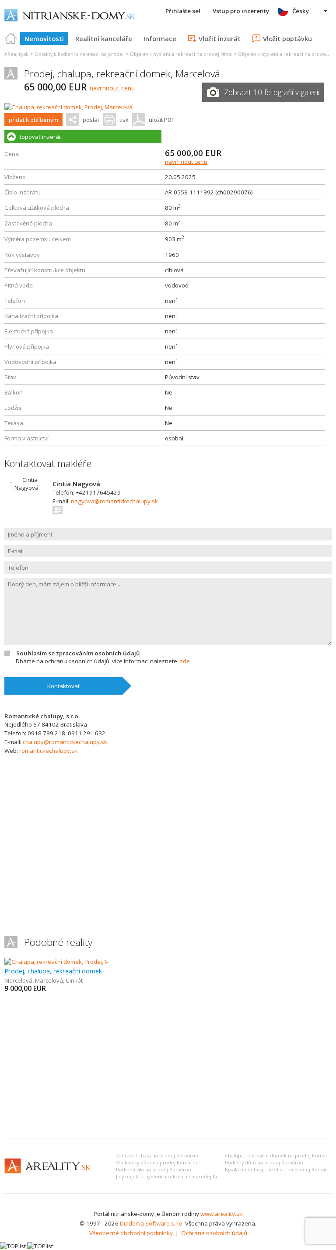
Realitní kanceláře (103, 38)
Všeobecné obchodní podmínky (131, 1233)
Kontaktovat (63, 686)
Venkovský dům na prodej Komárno (157, 1163)
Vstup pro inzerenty (241, 11)
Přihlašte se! (182, 11)
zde (185, 661)
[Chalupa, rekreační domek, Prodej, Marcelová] (68, 107)
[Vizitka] (57, 510)
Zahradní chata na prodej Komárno (157, 1156)
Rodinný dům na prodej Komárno (264, 1163)
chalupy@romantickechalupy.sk (65, 742)
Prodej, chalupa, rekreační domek (53, 970)
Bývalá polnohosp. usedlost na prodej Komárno (279, 1170)
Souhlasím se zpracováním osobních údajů (78, 653)
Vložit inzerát (220, 38)
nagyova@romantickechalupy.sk (114, 501)
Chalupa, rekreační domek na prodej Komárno (279, 1156)
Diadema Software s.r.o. (152, 1223)
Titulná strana (11, 38)
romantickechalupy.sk (48, 751)
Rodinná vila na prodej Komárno (153, 1170)
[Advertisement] (168, 1066)
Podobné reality (58, 942)
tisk (124, 120)
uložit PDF (161, 120)
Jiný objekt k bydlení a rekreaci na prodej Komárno (175, 1177)
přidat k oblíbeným (33, 120)
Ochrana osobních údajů (214, 1233)
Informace (160, 38)
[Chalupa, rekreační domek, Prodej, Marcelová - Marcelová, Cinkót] (91, 962)
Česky (300, 11)
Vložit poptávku (287, 38)
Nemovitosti (44, 38)
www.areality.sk (221, 1214)
